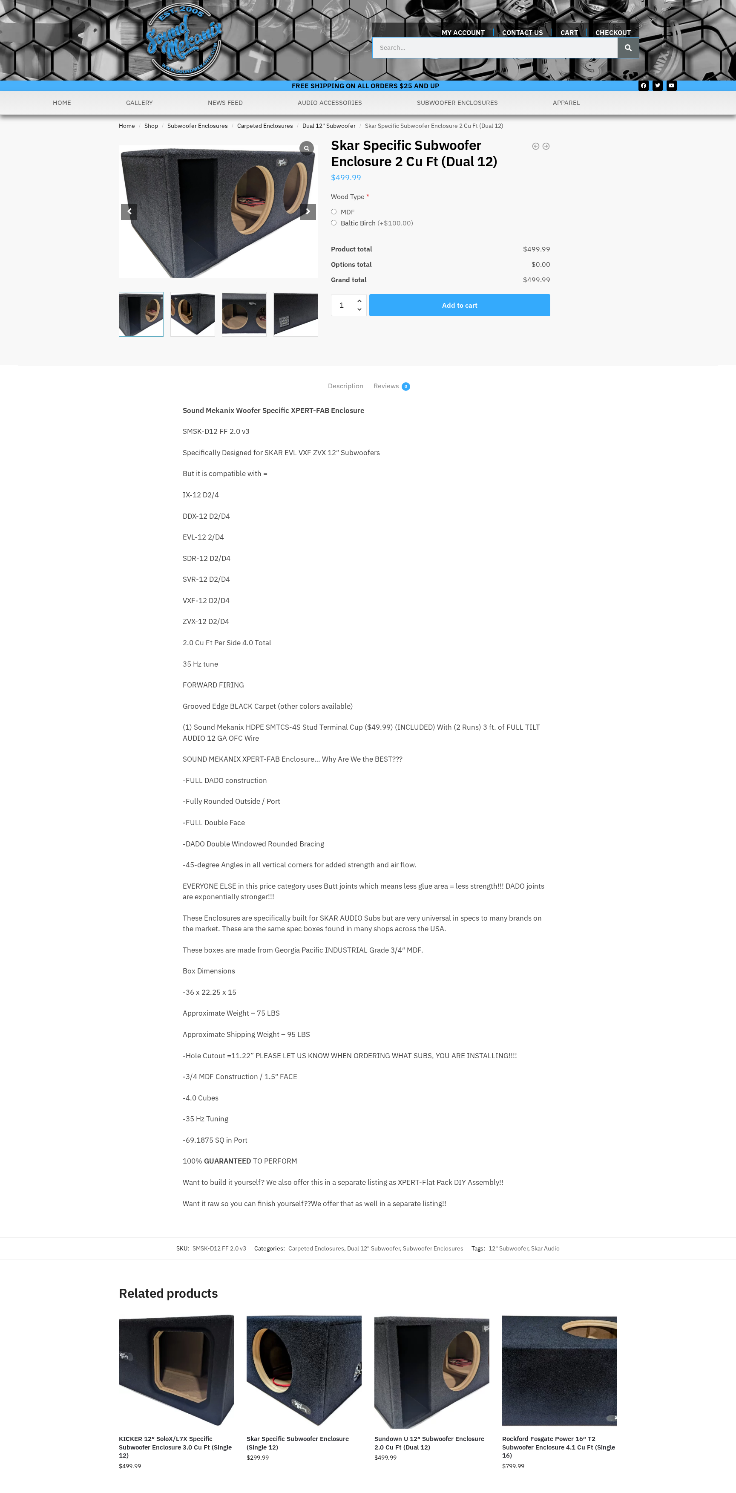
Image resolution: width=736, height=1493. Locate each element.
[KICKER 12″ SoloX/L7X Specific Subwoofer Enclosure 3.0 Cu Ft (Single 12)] (176, 1371)
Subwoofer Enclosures (457, 102)
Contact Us (522, 32)
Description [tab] (345, 385)
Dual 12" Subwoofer (329, 126)
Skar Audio (545, 1248)
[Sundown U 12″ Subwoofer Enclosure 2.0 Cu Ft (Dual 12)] (431, 1371)
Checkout (613, 32)
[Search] (628, 48)
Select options (176, 1483)
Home (62, 102)
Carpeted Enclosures (265, 126)
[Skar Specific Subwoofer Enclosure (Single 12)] (304, 1371)
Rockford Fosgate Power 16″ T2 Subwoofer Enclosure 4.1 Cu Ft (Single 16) (558, 1447)
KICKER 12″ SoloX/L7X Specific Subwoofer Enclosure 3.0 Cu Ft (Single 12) (175, 1447)
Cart (569, 32)
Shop (151, 126)
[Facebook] (643, 86)
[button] (308, 212)
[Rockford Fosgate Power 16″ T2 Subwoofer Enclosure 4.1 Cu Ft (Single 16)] (559, 1371)
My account (463, 32)
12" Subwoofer (508, 1248)
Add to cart (459, 305)
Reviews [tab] (386, 385)
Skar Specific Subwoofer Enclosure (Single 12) (298, 1443)
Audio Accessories (330, 102)
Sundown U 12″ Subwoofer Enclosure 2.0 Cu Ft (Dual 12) (429, 1443)
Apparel (566, 102)
